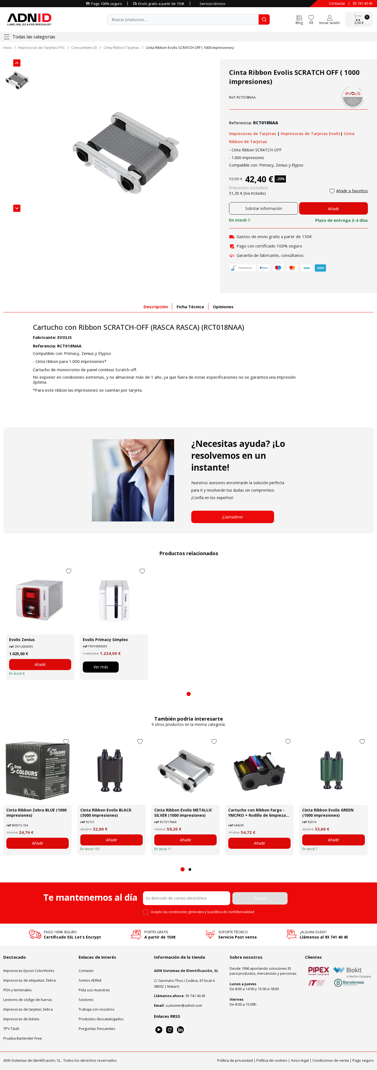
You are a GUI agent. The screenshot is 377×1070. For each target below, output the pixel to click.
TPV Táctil (11, 1028)
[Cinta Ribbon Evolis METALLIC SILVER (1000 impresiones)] (185, 770)
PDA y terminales (17, 989)
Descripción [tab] (156, 306)
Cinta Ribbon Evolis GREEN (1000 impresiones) (328, 812)
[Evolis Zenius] (40, 600)
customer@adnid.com (184, 1005)
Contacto (86, 970)
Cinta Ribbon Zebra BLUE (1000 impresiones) (36, 812)
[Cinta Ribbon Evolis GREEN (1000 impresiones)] (333, 770)
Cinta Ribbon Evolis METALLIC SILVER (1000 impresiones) (183, 812)
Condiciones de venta (330, 1060)
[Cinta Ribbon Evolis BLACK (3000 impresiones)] (111, 770)
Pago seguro (363, 1060)
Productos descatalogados (101, 1018)
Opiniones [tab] (223, 306)
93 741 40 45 (363, 3)
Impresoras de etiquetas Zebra (29, 980)
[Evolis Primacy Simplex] (114, 600)
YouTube (158, 1029)
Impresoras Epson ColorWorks (28, 970)
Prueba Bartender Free (22, 1038)
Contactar (337, 3)
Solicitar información (263, 208)
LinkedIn (180, 1029)
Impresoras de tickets (21, 1018)
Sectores (86, 999)
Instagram (169, 1029)
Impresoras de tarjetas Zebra (28, 1009)
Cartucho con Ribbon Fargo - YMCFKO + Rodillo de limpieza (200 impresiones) (257, 812)
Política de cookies (271, 1060)
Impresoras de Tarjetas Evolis (311, 133)
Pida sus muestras (94, 989)
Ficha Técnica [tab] (190, 306)
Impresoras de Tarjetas (253, 133)
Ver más (101, 667)
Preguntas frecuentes (97, 1028)
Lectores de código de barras (27, 999)
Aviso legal (300, 1060)
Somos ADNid (90, 980)
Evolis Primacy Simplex (105, 639)
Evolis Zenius (22, 639)
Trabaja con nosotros (97, 1009)
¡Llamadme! (232, 517)
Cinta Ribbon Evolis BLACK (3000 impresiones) (105, 812)
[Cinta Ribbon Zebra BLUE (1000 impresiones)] (37, 770)
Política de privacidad (235, 1060)
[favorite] (311, 17)
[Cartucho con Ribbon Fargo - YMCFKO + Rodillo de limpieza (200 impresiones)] (259, 770)
